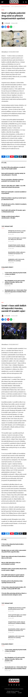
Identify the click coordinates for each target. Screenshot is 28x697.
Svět (2, 302)
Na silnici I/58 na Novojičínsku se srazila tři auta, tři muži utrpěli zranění (13, 168)
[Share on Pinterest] (8, 27)
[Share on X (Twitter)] (5, 27)
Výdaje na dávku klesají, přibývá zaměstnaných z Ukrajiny (10, 217)
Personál (8, 23)
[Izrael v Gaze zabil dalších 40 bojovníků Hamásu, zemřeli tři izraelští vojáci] (14, 331)
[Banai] (14, 2)
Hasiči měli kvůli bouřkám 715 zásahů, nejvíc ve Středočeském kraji (13, 210)
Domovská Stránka (5, 6)
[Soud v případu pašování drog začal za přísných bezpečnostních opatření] (14, 38)
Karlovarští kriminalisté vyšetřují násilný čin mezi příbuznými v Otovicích (13, 174)
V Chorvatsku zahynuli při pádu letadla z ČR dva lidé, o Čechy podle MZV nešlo (13, 587)
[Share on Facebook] (2, 27)
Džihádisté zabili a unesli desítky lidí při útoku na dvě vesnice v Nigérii (14, 569)
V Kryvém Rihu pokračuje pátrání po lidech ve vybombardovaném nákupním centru (13, 594)
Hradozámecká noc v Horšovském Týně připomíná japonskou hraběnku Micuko (15, 290)
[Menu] (2, 2)
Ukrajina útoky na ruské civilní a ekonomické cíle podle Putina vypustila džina (13, 551)
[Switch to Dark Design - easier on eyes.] (23, 2)
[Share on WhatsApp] (11, 27)
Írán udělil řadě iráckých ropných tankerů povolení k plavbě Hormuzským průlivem (12, 575)
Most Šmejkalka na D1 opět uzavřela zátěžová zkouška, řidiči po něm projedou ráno (15, 282)
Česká (2, 9)
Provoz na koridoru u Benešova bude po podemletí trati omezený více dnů (12, 180)
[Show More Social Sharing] (14, 27)
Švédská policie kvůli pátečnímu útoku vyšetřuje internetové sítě (11, 581)
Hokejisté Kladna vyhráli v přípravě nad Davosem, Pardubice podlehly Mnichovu (16, 246)
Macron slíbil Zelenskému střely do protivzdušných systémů (10, 563)
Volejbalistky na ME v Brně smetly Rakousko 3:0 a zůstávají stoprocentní (16, 261)
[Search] (26, 2)
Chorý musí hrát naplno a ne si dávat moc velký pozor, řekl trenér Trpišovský (17, 239)
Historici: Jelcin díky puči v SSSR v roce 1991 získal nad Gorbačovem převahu (13, 186)
